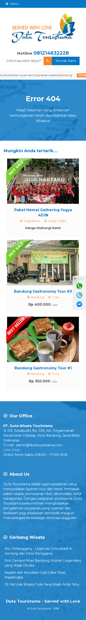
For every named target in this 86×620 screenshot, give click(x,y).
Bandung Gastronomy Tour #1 (43, 368)
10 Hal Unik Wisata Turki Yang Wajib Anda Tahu (42, 584)
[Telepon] (79, 295)
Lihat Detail (47, 181)
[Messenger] (79, 304)
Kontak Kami (65, 61)
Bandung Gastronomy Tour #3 (43, 291)
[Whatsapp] (79, 286)
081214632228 (51, 53)
